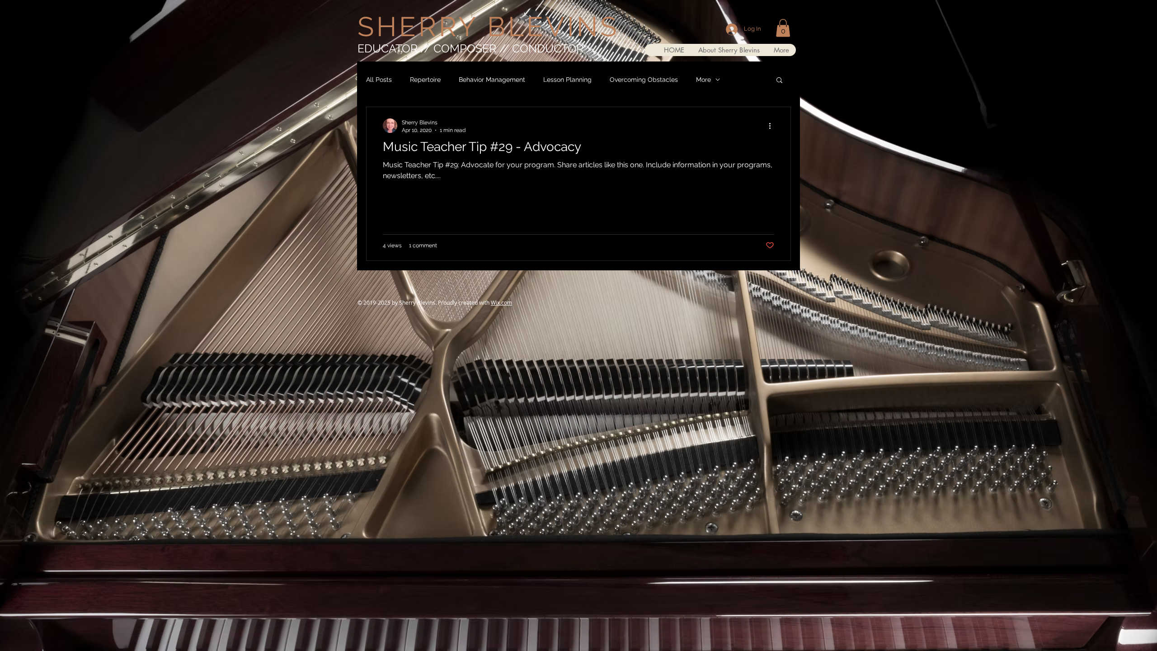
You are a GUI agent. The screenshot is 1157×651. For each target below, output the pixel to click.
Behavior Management (492, 79)
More (703, 79)
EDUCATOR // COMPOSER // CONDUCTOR (470, 48)
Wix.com (501, 302)
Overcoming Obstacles (644, 79)
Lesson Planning (567, 79)
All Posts (379, 79)
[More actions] (772, 125)
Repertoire (425, 79)
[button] (783, 28)
